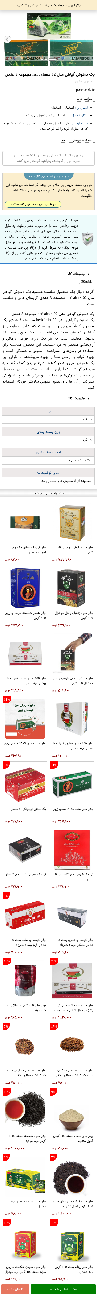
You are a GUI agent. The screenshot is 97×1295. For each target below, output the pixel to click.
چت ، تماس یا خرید (63, 1289)
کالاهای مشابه (15, 1289)
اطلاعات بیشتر (77, 139)
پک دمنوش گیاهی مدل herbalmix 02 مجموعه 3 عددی (48, 294)
